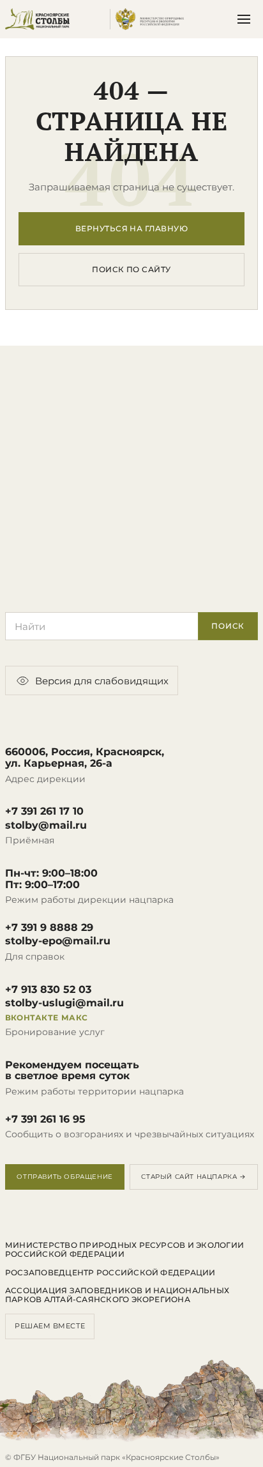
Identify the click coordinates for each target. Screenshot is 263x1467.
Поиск (227, 626)
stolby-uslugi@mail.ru (64, 1003)
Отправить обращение (64, 1176)
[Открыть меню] (244, 19)
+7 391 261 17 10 (44, 811)
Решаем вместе (50, 1325)
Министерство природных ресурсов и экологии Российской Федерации (124, 1250)
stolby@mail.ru (46, 825)
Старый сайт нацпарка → (193, 1176)
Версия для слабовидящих (102, 681)
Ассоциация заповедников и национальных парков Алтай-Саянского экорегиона (117, 1295)
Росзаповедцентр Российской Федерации (110, 1272)
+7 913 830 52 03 (48, 989)
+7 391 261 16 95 (45, 1119)
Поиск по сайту (131, 269)
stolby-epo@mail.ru (57, 941)
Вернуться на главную (131, 228)
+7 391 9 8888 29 (49, 927)
